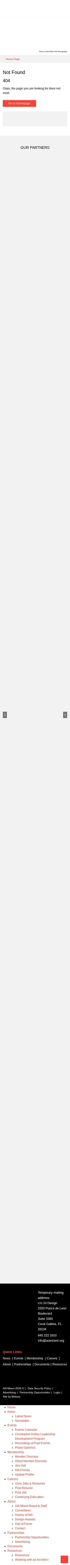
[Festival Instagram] (20, 1381)
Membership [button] (35, 1358)
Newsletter (22, 1420)
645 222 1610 (47, 1335)
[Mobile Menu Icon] (64, 9)
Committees (23, 1510)
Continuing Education (29, 1497)
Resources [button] (59, 1364)
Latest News (23, 1416)
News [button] (6, 1358)
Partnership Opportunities (35, 1392)
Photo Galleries (25, 1447)
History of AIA (24, 1514)
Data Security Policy (39, 1388)
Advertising (9, 1392)
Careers (12, 1479)
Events (12, 1425)
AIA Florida (22, 1470)
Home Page (13, 59)
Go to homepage (19, 103)
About (11, 1501)
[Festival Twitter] (4, 1381)
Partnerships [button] (22, 1364)
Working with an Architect (31, 1559)
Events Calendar (26, 1429)
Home (11, 1407)
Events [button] (18, 1358)
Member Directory (26, 1456)
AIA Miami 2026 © (13, 1388)
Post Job (21, 1492)
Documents (42, 1364)
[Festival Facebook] (12, 1381)
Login (57, 1392)
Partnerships (15, 1532)
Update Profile (24, 1474)
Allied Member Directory (31, 1461)
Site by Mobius (11, 1396)
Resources (14, 1550)
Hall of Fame (23, 1523)
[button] (5, 715)
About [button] (7, 1364)
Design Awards (25, 1519)
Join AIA (20, 1465)
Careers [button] (52, 1358)
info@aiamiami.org (51, 1340)
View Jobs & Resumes (30, 1483)
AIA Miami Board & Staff (31, 1505)
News (11, 1411)
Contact (20, 1528)
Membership (15, 1452)
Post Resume (24, 1488)
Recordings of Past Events (32, 1443)
